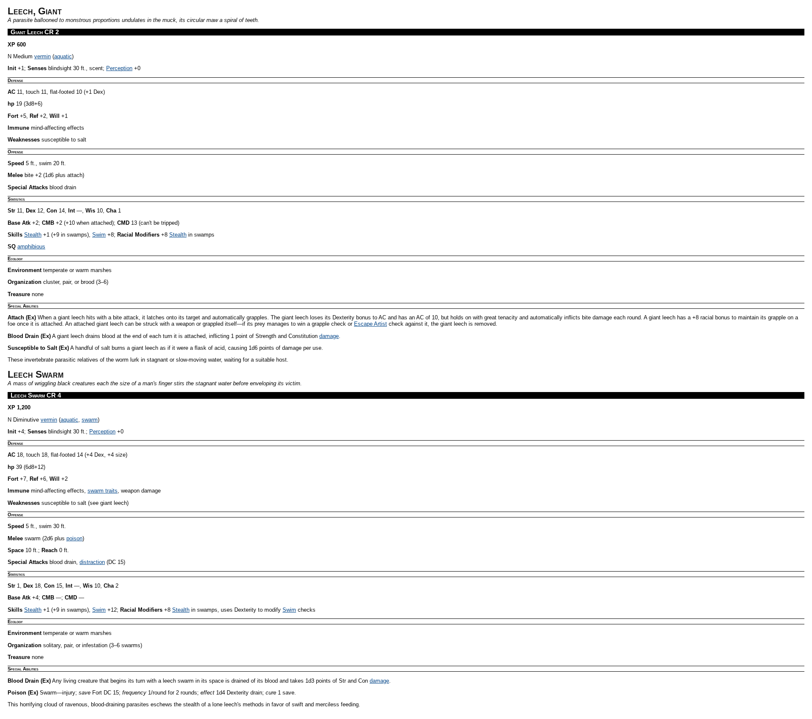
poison (74, 538)
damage (329, 336)
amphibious (31, 246)
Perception (119, 68)
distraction (92, 562)
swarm (90, 420)
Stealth (32, 234)
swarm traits (103, 491)
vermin (42, 56)
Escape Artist (370, 324)
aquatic (63, 56)
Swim (99, 234)
